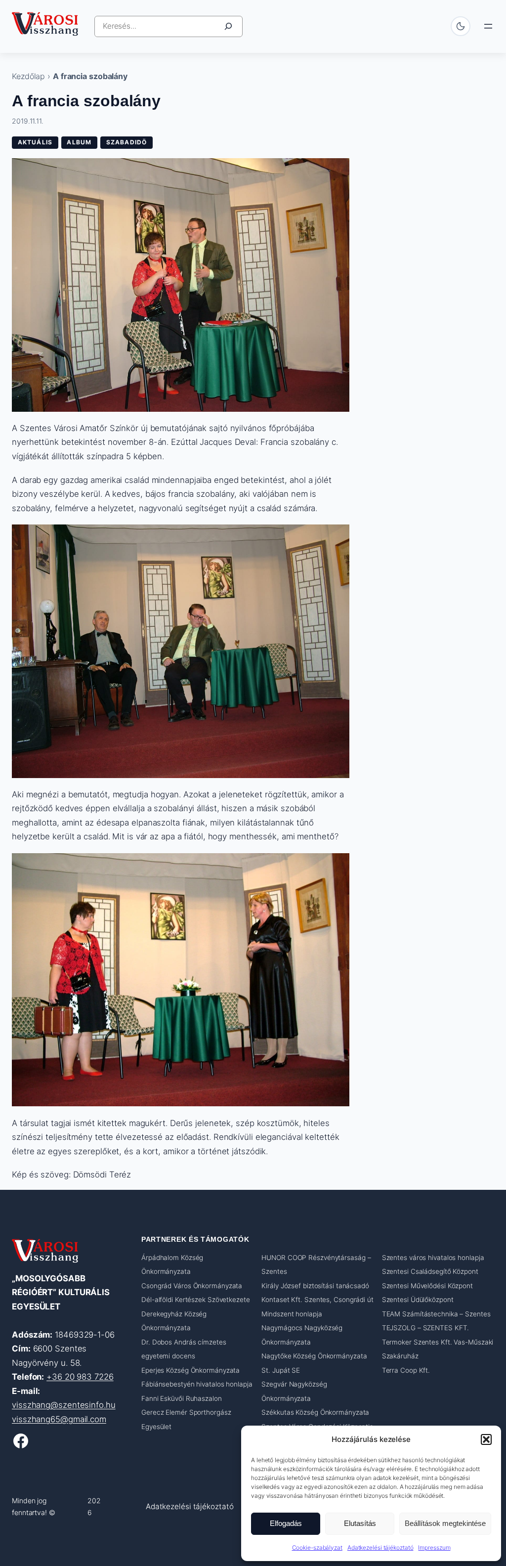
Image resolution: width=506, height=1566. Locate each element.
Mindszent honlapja (291, 1314)
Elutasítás (360, 1523)
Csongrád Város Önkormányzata (191, 1286)
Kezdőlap (28, 76)
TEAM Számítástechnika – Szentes (436, 1314)
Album (79, 142)
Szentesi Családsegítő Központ (430, 1271)
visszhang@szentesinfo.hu (64, 1405)
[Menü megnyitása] (488, 26)
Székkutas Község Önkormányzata (315, 1412)
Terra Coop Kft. (406, 1370)
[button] (486, 1439)
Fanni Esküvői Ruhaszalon (181, 1398)
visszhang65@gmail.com (59, 1419)
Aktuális (35, 142)
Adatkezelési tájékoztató (380, 1547)
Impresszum (434, 1547)
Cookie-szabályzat (317, 1547)
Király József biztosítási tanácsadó (315, 1286)
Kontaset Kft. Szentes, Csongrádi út (317, 1300)
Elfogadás (286, 1523)
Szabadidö (126, 142)
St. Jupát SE (280, 1370)
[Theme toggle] (460, 26)
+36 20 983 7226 (80, 1377)
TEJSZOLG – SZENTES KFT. (425, 1328)
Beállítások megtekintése (445, 1523)
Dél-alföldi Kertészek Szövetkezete (195, 1300)
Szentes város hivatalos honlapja (433, 1258)
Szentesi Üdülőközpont (418, 1300)
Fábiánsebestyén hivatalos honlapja (197, 1384)
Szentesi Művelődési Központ (427, 1286)
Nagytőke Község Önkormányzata (314, 1356)
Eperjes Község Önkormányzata (190, 1370)
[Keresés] (228, 26)
